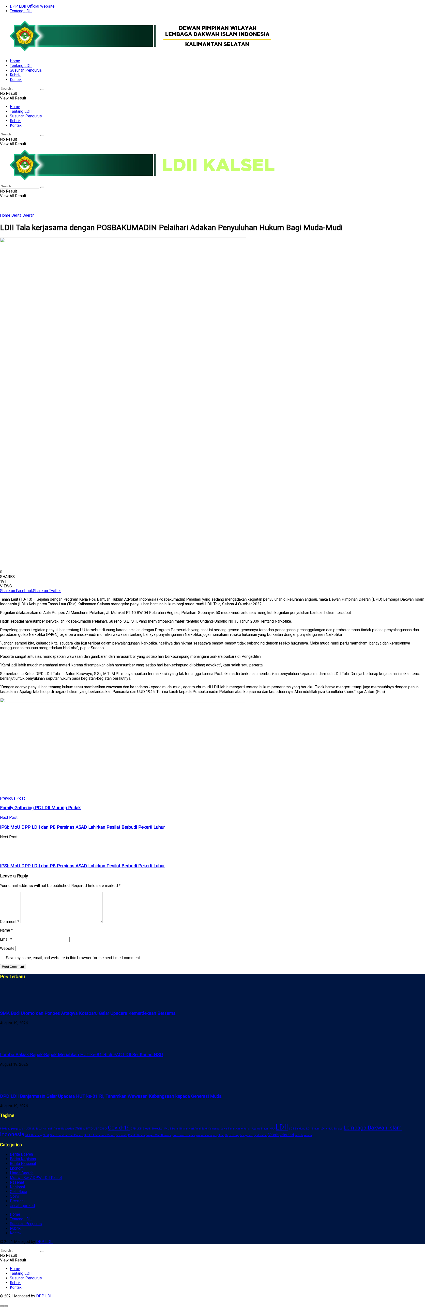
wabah (299, 1135)
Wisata (308, 1135)
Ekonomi (17, 1168)
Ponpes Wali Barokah (158, 1135)
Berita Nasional (23, 1163)
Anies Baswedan (64, 1128)
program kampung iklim (210, 1135)
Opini (14, 1196)
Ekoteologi (157, 1128)
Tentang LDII (21, 11)
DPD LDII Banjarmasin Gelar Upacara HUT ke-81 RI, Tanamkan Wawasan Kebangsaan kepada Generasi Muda (111, 1096)
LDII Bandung (297, 1128)
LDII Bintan (312, 1128)
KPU (272, 1128)
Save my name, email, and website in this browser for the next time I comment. (73, 957)
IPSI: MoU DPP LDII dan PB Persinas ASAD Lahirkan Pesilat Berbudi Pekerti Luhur (82, 866)
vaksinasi (287, 1135)
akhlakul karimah (42, 1128)
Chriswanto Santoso (91, 1128)
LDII (282, 1127)
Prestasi (17, 1201)
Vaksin (273, 1135)
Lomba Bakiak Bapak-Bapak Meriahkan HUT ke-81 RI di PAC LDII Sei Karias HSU (81, 1054)
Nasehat (17, 1182)
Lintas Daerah (21, 1173)
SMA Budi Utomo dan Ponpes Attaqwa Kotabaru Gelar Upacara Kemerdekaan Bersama (88, 1013)
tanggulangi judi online (253, 1135)
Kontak (16, 79)
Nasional (17, 1187)
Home (15, 61)
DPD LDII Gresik (141, 1128)
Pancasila (121, 1135)
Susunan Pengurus (26, 70)
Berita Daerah (22, 215)
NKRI (46, 1135)
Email (6, 939)
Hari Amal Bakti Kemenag (204, 1128)
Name (6, 930)
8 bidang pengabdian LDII (15, 1128)
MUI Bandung (33, 1135)
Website (7, 948)
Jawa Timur (228, 1128)
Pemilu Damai (136, 1135)
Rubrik (15, 75)
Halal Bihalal (180, 1128)
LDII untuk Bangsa (331, 1128)
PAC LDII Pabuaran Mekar (99, 1135)
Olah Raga (18, 1191)
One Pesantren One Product (66, 1135)
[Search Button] (42, 89)
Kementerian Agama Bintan (252, 1128)
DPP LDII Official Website (32, 6)
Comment (9, 921)
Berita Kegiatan (23, 1159)
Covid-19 (119, 1128)
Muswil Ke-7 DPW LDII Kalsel (36, 1177)
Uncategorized (22, 1205)
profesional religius (183, 1135)
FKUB (167, 1128)
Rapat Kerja (232, 1135)
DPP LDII (44, 1241)
